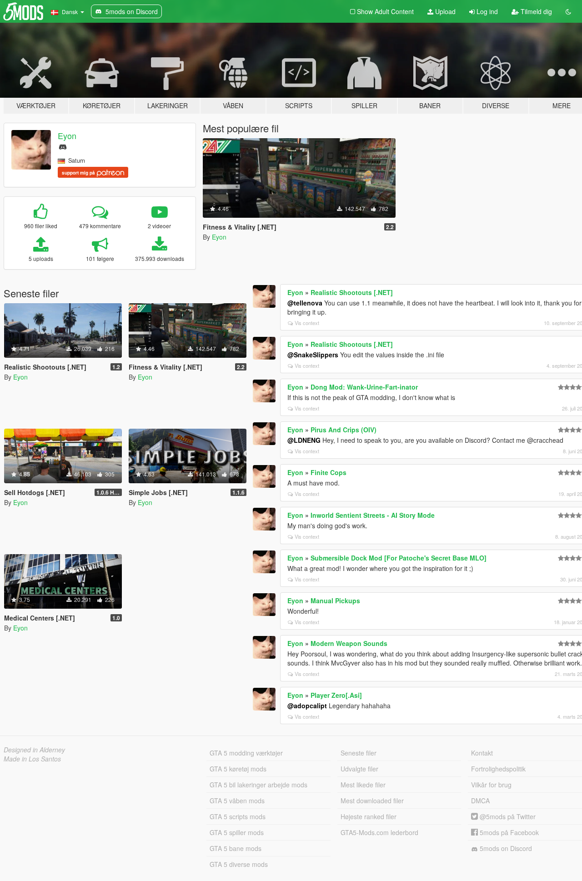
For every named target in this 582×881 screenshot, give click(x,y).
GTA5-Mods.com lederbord (379, 832)
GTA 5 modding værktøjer (246, 752)
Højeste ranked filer (368, 816)
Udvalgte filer (359, 768)
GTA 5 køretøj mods (238, 768)
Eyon (67, 135)
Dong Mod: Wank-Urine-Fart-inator (364, 386)
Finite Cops (328, 472)
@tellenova (304, 302)
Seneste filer (358, 752)
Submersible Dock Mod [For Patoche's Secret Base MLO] (399, 557)
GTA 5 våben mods (237, 800)
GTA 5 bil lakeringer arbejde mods (258, 784)
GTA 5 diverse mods (239, 864)
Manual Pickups (335, 600)
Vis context (307, 322)
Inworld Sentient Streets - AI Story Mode (373, 515)
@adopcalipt (307, 705)
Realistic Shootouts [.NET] (352, 292)
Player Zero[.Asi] (336, 695)
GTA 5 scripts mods (238, 816)
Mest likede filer (363, 784)
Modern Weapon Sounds (349, 643)
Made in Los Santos (32, 758)
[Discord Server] (63, 145)
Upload (444, 11)
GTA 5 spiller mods (237, 832)
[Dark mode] (568, 11)
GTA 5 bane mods (235, 848)
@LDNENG (304, 440)
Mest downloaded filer (372, 800)
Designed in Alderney (34, 749)
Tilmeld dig (535, 11)
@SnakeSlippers (312, 354)
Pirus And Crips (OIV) (343, 429)
